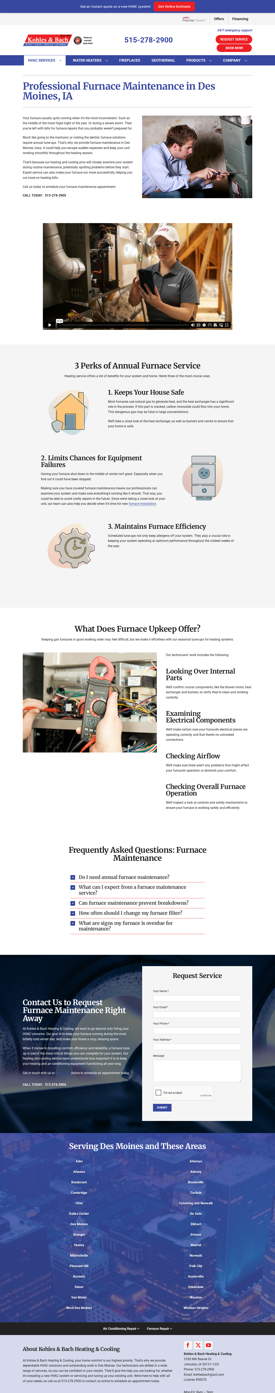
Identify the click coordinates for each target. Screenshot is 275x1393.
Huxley (79, 1245)
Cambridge (79, 1193)
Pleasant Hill (79, 1266)
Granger (79, 1235)
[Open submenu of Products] (212, 60)
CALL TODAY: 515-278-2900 (44, 195)
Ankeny (196, 1172)
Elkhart (196, 1224)
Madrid (196, 1245)
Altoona (79, 1172)
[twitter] (198, 1345)
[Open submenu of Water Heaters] (108, 60)
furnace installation (142, 504)
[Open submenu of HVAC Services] (62, 60)
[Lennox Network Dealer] (196, 19)
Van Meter (79, 1297)
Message (158, 1055)
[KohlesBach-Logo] (58, 34)
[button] (137, 877)
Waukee (196, 1297)
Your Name (161, 991)
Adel (79, 1161)
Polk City (195, 1266)
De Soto (196, 1214)
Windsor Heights (196, 1308)
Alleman (196, 1161)
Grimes (195, 1235)
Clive (79, 1203)
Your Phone (161, 1023)
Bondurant (79, 1182)
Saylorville (196, 1276)
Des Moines (79, 1224)
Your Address (162, 1039)
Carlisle (196, 1193)
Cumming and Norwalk (196, 1203)
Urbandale (196, 1287)
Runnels (79, 1276)
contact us (62, 1073)
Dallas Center (79, 1214)
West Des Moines (79, 1308)
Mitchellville (79, 1255)
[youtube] (208, 1345)
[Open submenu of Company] (248, 60)
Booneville (196, 1182)
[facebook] (188, 1345)
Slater (79, 1287)
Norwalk (196, 1255)
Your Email (160, 1007)
